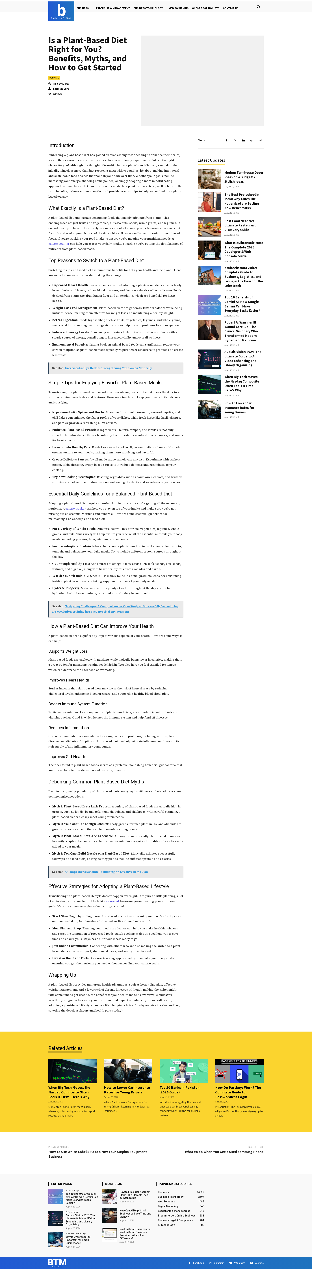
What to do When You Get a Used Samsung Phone (224, 1151)
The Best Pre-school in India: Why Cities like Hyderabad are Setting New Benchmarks (241, 201)
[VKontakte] (231, 1263)
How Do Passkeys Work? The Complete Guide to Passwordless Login (238, 1092)
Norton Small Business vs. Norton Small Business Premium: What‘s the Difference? (135, 1234)
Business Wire (61, 89)
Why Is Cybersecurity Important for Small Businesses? (78, 1239)
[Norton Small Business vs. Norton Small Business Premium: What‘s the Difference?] (109, 1234)
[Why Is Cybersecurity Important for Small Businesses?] (55, 1239)
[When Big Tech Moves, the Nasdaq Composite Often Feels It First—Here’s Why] (209, 384)
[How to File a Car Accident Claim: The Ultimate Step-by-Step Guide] (109, 1196)
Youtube (259, 1263)
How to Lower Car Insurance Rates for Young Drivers (239, 407)
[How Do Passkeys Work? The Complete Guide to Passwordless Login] (239, 1071)
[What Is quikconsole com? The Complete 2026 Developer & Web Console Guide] (209, 250)
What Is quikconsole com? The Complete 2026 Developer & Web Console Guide (243, 249)
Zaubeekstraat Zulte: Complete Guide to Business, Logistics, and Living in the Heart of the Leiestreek (243, 277)
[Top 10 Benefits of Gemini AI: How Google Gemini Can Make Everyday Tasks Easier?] (209, 305)
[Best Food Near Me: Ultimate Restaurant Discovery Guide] (209, 227)
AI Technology (72, 1190)
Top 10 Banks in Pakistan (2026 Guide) (180, 1089)
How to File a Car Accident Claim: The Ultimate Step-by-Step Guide (135, 1195)
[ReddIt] (251, 140)
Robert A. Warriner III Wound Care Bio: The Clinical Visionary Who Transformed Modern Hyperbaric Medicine (241, 331)
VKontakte (239, 1263)
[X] (235, 140)
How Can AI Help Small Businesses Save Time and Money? (135, 1213)
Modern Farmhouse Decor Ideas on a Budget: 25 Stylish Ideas (243, 177)
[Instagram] (210, 1263)
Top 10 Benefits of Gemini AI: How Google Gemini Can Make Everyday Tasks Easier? (242, 304)
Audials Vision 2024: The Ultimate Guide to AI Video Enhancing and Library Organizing (242, 358)
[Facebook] (226, 140)
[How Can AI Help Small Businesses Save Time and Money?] (109, 1215)
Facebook (198, 1263)
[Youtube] (251, 1263)
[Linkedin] (243, 140)
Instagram (219, 1263)
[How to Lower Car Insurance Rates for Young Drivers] (209, 409)
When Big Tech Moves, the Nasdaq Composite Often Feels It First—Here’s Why (241, 383)
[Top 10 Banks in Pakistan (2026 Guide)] (184, 1071)
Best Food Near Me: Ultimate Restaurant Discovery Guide (240, 225)
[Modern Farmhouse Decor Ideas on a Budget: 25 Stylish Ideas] (209, 179)
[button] (258, 6)
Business (54, 77)
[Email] (260, 140)
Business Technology (76, 1233)
